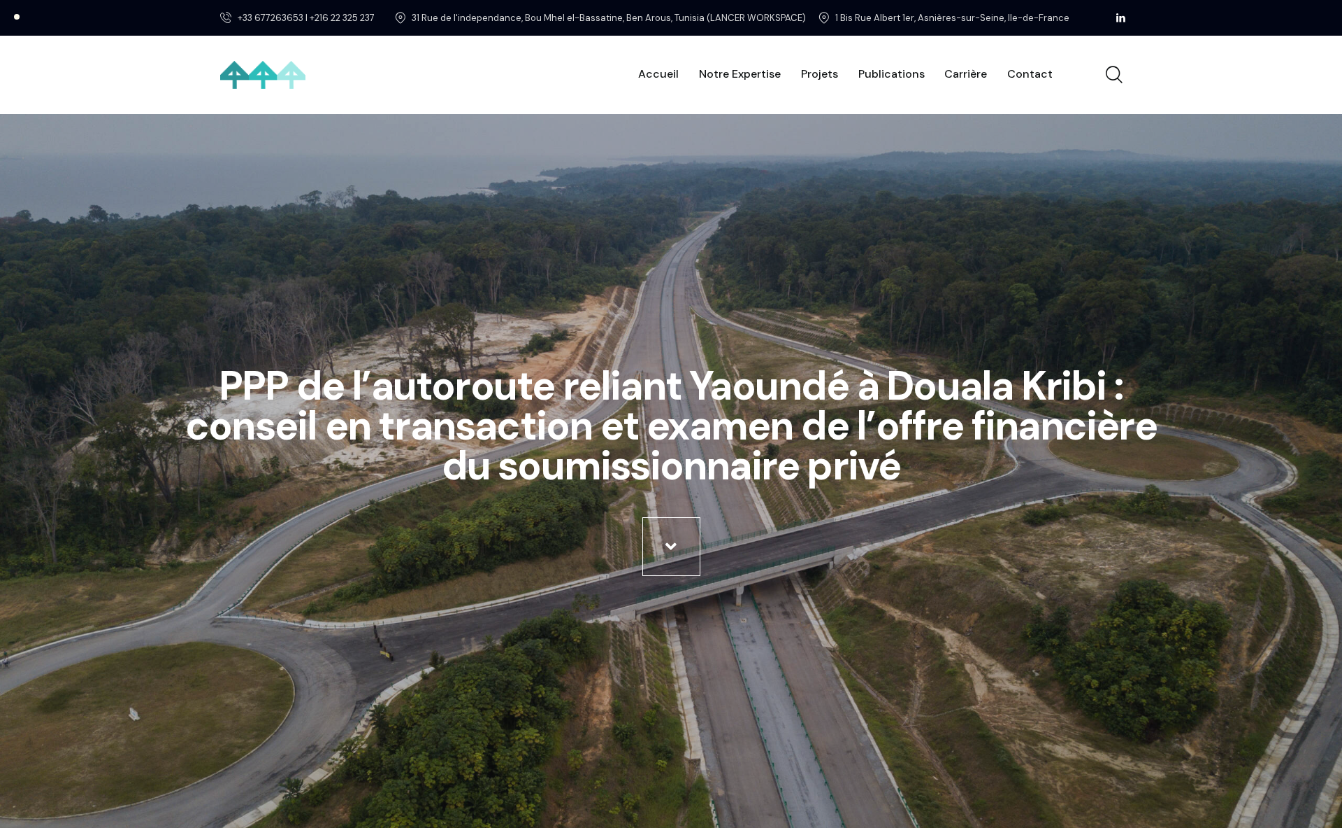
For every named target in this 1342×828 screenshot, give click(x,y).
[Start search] (1113, 75)
